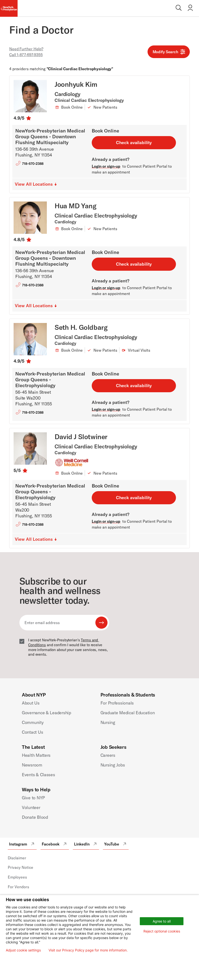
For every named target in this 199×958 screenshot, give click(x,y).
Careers (107, 755)
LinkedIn (82, 844)
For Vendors (18, 886)
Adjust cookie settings (23, 950)
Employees (17, 877)
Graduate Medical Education (127, 712)
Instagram (18, 844)
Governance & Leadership (46, 712)
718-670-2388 (32, 163)
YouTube (111, 844)
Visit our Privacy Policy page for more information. (88, 950)
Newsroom (32, 765)
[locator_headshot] (34, 96)
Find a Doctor (41, 30)
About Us (31, 703)
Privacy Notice (20, 867)
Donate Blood (35, 817)
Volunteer (31, 807)
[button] (36, 184)
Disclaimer (17, 857)
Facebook (50, 844)
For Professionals (117, 703)
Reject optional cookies (161, 931)
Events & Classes (38, 774)
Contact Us (32, 732)
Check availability (134, 142)
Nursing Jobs (112, 765)
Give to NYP (33, 798)
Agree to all (162, 921)
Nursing (107, 722)
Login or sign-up (106, 166)
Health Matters (36, 755)
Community (33, 722)
